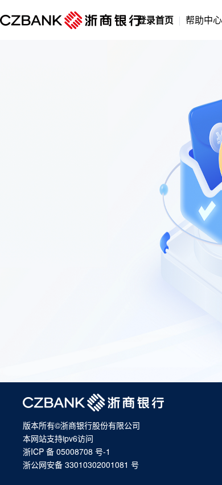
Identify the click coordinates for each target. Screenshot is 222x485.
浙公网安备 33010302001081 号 (81, 464)
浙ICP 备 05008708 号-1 (66, 451)
